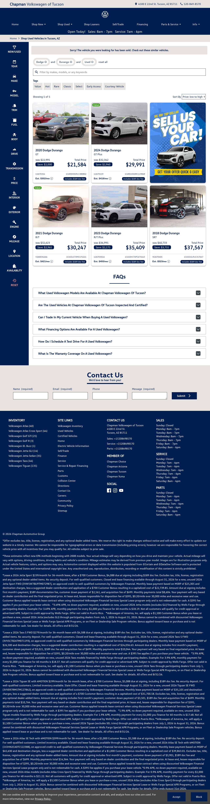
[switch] (37, 86)
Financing (142, 24)
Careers (62, 495)
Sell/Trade (118, 24)
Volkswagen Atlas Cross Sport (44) (28, 430)
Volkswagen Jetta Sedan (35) (25, 455)
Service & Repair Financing (73, 465)
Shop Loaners (91, 24)
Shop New (37, 24)
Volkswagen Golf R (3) (21, 440)
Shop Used (64, 24)
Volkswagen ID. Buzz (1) (22, 446)
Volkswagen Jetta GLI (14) (23, 450)
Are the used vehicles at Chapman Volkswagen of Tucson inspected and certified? (92, 305)
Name (22, 389)
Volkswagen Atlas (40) (21, 426)
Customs (63, 475)
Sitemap (62, 510)
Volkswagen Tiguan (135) (23, 465)
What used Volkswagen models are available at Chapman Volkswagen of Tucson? (92, 293)
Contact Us (64, 490)
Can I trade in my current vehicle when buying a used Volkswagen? (82, 317)
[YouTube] (121, 490)
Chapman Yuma (116, 476)
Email (62, 389)
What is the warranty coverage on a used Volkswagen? (75, 353)
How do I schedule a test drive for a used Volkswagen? (75, 341)
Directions (63, 485)
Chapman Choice (116, 461)
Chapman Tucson (116, 471)
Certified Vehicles (67, 436)
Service (62, 460)
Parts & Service (169, 24)
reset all (102, 62)
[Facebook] (109, 490)
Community (64, 500)
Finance (62, 455)
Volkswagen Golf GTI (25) (23, 436)
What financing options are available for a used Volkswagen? (79, 329)
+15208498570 (123, 438)
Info (195, 24)
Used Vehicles (65, 430)
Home (15, 24)
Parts (61, 470)
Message (143, 389)
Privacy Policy (65, 505)
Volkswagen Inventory (70, 426)
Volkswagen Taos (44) (21, 460)
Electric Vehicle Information (73, 446)
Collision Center (67, 480)
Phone (96, 389)
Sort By (177, 96)
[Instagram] (115, 490)
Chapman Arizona (117, 466)
